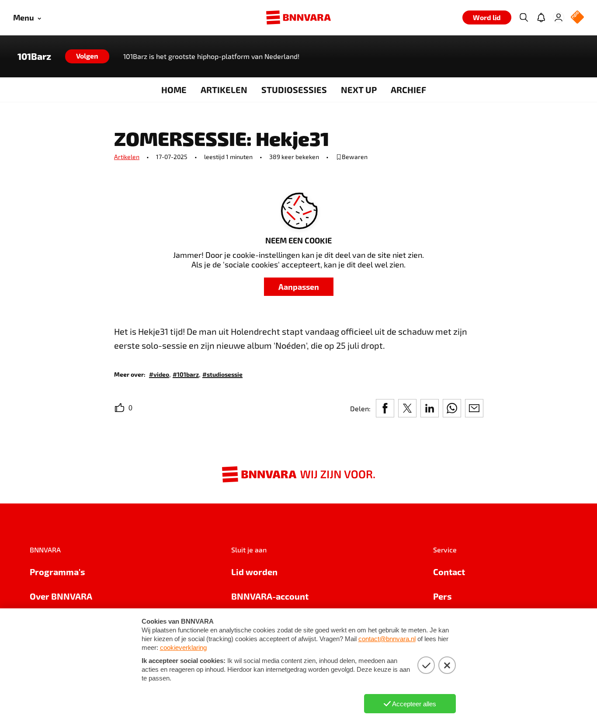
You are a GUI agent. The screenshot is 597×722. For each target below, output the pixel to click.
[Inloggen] (558, 17)
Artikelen (126, 156)
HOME (174, 89)
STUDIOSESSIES (294, 89)
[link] (159, 374)
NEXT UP (359, 89)
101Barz (34, 56)
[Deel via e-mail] (474, 408)
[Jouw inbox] (541, 17)
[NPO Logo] (577, 17)
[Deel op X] (407, 408)
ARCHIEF (408, 89)
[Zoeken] (523, 17)
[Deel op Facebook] (385, 408)
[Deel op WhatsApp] (452, 408)
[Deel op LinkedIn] (429, 408)
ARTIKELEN (224, 89)
